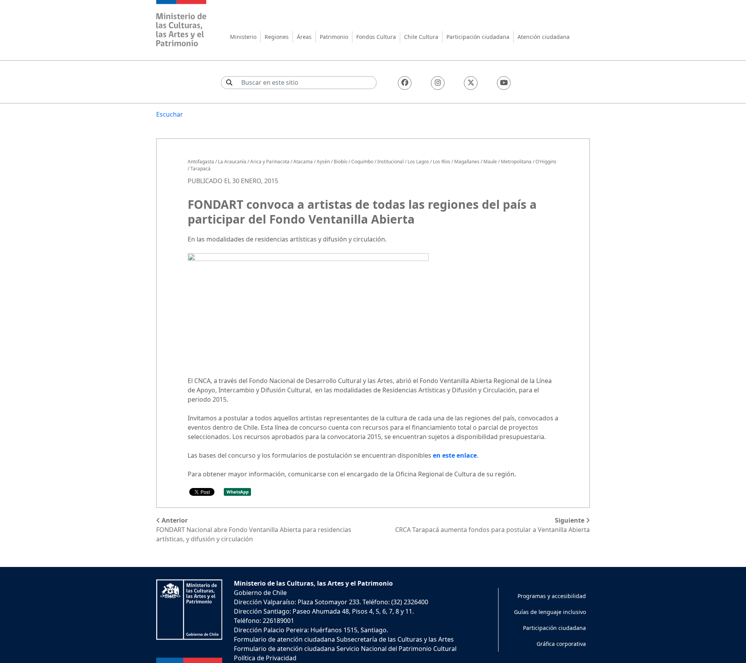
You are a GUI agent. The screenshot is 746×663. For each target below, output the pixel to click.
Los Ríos (441, 161)
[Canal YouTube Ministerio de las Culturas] (504, 83)
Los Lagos (418, 161)
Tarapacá (200, 168)
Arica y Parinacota (269, 161)
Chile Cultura (421, 36)
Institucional (390, 161)
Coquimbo (362, 161)
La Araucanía (232, 161)
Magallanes (466, 161)
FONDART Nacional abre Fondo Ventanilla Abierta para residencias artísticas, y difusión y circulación (253, 529)
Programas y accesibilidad (552, 596)
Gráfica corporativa (561, 643)
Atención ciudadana (544, 36)
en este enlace (455, 455)
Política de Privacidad (265, 658)
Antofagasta (201, 161)
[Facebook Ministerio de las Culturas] (404, 83)
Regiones (277, 36)
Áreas (304, 36)
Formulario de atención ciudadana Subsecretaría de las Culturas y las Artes (344, 639)
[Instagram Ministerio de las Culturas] (437, 83)
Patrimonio (334, 36)
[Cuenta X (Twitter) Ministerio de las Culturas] (471, 83)
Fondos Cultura (376, 36)
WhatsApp (238, 492)
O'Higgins (545, 161)
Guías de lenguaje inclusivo (550, 612)
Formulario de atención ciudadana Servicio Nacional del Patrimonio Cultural (345, 648)
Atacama (303, 161)
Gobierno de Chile (260, 592)
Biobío (340, 161)
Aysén (323, 161)
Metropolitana (516, 161)
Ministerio (243, 36)
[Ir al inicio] (181, 24)
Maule (490, 161)
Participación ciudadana (477, 36)
